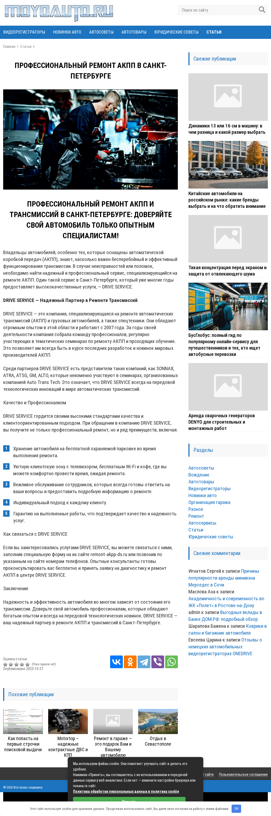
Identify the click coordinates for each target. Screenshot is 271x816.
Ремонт (196, 516)
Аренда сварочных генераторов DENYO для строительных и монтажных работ (221, 421)
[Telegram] (144, 661)
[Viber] (157, 661)
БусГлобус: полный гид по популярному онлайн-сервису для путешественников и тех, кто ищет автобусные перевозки (224, 344)
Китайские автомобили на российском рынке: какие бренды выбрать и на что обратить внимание (227, 199)
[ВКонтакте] (116, 661)
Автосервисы (202, 523)
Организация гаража (209, 502)
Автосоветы (101, 32)
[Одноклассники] (130, 661)
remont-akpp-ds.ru (109, 554)
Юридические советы (176, 32)
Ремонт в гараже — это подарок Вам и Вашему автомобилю (113, 747)
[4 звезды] (22, 664)
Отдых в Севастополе (158, 741)
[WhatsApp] (171, 661)
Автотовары (133, 32)
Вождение (198, 475)
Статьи (214, 32)
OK (236, 808)
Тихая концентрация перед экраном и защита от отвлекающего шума (227, 270)
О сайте (208, 774)
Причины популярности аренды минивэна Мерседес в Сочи (223, 578)
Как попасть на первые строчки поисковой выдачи (23, 744)
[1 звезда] (6, 664)
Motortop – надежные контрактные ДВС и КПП (68, 747)
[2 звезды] (11, 664)
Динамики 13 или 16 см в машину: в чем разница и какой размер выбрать (226, 129)
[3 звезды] (17, 664)
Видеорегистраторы (24, 32)
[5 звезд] (28, 664)
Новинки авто (67, 32)
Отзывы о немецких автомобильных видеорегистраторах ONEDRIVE (225, 647)
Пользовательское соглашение (243, 774)
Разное (195, 509)
